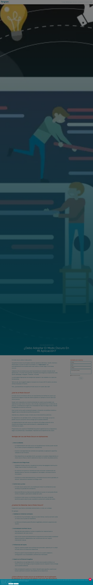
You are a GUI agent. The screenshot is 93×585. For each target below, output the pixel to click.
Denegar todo (11, 583)
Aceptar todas (16, 583)
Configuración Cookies (4, 583)
